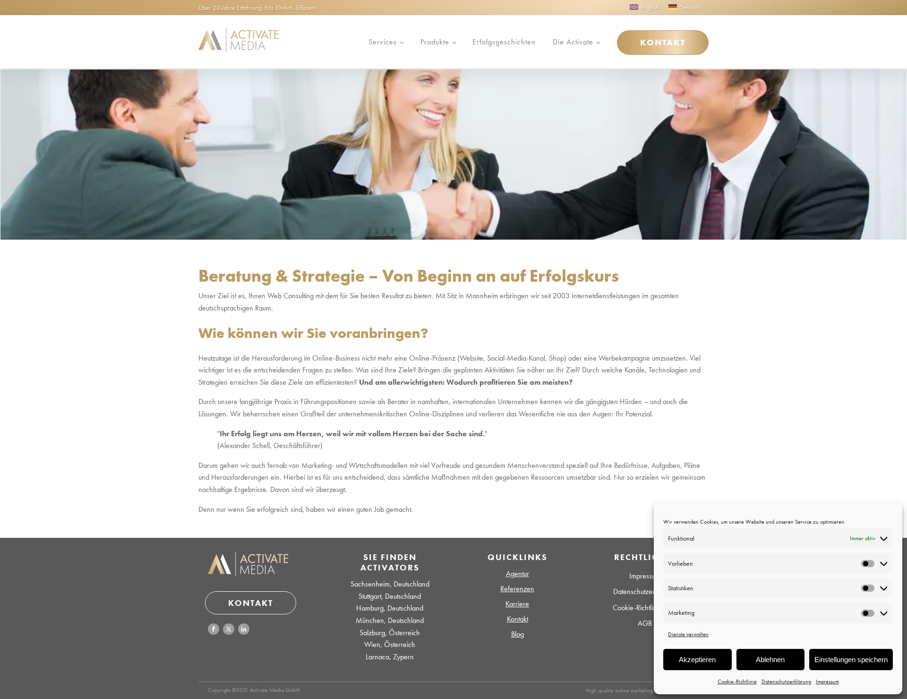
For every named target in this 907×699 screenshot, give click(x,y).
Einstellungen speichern (851, 660)
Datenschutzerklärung (786, 681)
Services (382, 42)
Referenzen (517, 589)
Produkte (434, 42)
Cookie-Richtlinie (737, 681)
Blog (517, 634)
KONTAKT (662, 42)
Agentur (517, 573)
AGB (645, 623)
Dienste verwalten (688, 634)
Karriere (517, 604)
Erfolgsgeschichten (504, 42)
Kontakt (517, 619)
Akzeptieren (697, 660)
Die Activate (573, 42)
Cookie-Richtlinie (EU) (645, 608)
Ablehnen (770, 660)
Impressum (827, 681)
